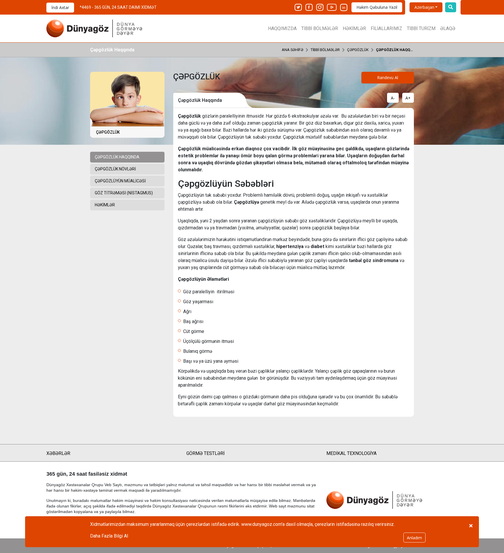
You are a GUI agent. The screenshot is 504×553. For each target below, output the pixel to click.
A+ (408, 98)
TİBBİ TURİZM (421, 28)
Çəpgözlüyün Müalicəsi (120, 181)
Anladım (414, 537)
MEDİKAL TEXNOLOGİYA (351, 453)
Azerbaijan (424, 7)
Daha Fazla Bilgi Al (109, 536)
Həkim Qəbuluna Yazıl (376, 7)
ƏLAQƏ (447, 28)
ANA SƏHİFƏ (292, 50)
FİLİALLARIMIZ (386, 28)
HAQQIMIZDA (282, 28)
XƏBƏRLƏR (58, 453)
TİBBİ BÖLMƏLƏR (319, 28)
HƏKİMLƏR (354, 28)
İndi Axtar (60, 7)
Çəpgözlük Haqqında (395, 50)
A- (393, 98)
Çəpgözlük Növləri (115, 169)
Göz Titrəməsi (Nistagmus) (124, 193)
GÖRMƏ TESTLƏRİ (205, 453)
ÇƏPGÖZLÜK (358, 50)
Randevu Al (387, 77)
